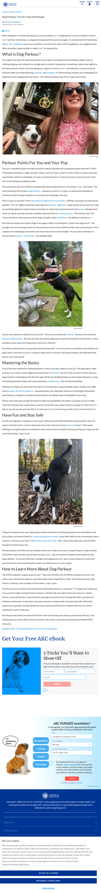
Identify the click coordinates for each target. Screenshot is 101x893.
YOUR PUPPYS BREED (57, 741)
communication (65, 213)
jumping (37, 72)
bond (81, 209)
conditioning (53, 381)
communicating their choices (45, 536)
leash (63, 205)
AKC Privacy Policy (93, 786)
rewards (70, 334)
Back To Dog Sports (13, 12)
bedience (18, 44)
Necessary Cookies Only (48, 881)
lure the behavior (25, 391)
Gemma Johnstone (13, 22)
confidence (62, 217)
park (4, 39)
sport (54, 35)
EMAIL (53, 732)
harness (52, 205)
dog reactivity (34, 191)
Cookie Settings (48, 888)
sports (7, 30)
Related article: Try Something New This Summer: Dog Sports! (29, 628)
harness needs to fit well (45, 540)
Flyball (56, 372)
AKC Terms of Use (67, 764)
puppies (18, 235)
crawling (50, 72)
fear (90, 217)
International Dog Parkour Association (47, 200)
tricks (62, 68)
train (40, 48)
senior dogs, (29, 235)
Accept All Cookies (48, 873)
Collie (79, 186)
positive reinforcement (12, 338)
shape (12, 391)
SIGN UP (72, 778)
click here (80, 783)
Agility (5, 44)
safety (48, 554)
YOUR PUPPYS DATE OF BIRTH (59, 749)
